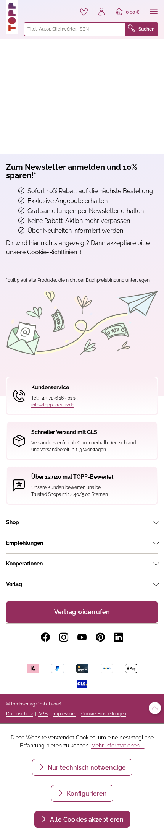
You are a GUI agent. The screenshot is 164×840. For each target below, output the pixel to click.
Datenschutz (19, 714)
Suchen (146, 29)
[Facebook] (45, 637)
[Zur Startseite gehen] (12, 17)
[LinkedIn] (118, 637)
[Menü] (154, 12)
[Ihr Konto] (101, 12)
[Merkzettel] (84, 12)
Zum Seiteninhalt (31, 7)
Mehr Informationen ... (118, 746)
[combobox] (74, 29)
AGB (43, 714)
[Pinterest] (100, 637)
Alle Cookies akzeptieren (86, 819)
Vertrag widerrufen (82, 612)
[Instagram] (63, 637)
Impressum (64, 714)
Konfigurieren (86, 793)
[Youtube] (82, 637)
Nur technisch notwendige (86, 767)
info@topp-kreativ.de (52, 405)
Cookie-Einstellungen (103, 714)
